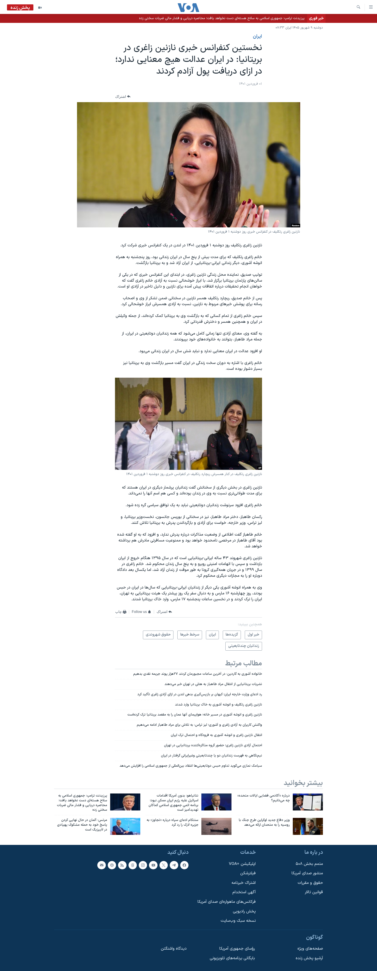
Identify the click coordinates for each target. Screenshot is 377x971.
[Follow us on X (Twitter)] (163, 865)
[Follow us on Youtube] (153, 865)
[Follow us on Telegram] (174, 865)
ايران (257, 36)
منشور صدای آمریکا (307, 873)
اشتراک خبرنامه (243, 883)
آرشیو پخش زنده (309, 958)
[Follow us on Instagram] (143, 865)
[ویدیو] (39, 7)
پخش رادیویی (244, 911)
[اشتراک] (101, 865)
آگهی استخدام (244, 892)
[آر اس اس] (122, 865)
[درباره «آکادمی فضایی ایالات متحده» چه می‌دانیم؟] (308, 801)
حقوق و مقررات (310, 883)
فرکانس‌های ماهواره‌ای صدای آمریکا (226, 902)
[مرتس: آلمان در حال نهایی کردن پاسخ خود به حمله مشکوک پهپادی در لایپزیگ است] (125, 826)
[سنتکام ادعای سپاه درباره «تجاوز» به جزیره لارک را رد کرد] (216, 826)
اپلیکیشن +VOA (242, 864)
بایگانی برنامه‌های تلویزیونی (232, 958)
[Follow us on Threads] (133, 865)
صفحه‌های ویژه (310, 949)
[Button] (122, 97)
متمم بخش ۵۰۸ (309, 864)
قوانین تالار (314, 892)
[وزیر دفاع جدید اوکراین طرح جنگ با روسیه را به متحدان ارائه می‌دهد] (308, 826)
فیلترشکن (248, 873)
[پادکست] (112, 865)
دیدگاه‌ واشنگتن (174, 949)
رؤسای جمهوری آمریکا (237, 949)
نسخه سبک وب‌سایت (238, 921)
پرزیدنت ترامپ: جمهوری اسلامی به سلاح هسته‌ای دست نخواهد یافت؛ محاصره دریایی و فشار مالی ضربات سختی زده (222, 18)
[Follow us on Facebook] (184, 865)
